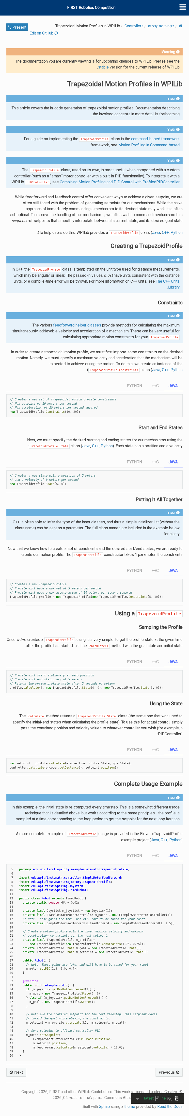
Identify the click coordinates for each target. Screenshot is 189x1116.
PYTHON (134, 386)
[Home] (181, 26)
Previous (167, 1072)
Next (18, 1072)
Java (156, 233)
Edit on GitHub (42, 33)
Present (19, 27)
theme (129, 1107)
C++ (165, 233)
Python (175, 840)
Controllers (134, 26)
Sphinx (104, 1107)
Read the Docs (170, 1107)
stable (103, 67)
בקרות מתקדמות (161, 26)
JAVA (173, 386)
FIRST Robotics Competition (91, 8)
